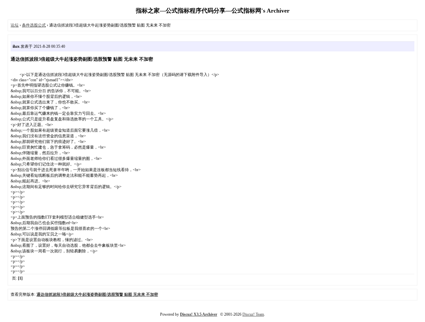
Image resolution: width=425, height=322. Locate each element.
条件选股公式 (34, 25)
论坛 (15, 25)
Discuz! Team (253, 314)
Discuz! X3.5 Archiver (198, 314)
